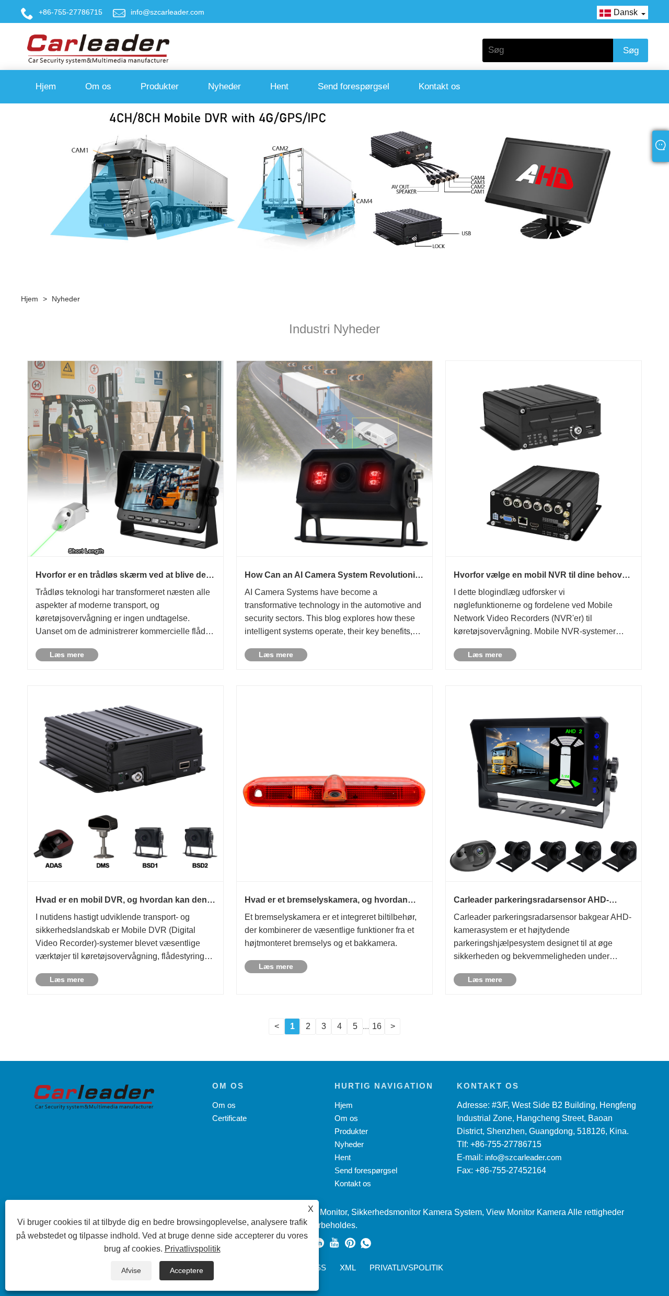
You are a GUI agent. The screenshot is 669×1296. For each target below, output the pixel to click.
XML (348, 1267)
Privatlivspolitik (193, 1248)
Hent (279, 86)
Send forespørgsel (353, 86)
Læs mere (67, 654)
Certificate (229, 1118)
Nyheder (224, 86)
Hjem (46, 86)
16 (377, 1026)
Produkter (160, 86)
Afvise (131, 1270)
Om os (98, 86)
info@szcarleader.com (167, 12)
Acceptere (186, 1270)
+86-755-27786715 (70, 12)
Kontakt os (439, 86)
